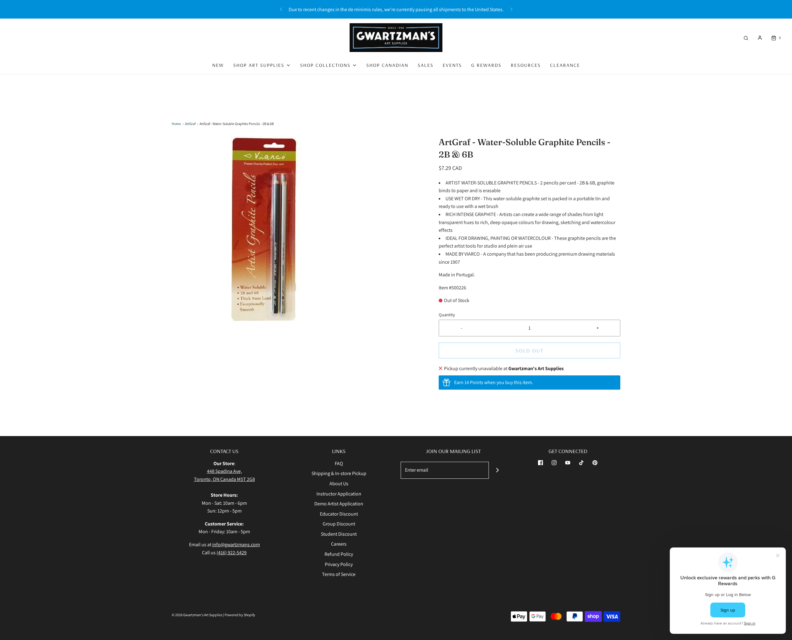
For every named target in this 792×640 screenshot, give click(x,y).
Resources (526, 65)
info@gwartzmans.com (236, 544)
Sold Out (529, 350)
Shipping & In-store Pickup (339, 473)
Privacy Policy (339, 564)
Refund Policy (339, 554)
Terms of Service (338, 574)
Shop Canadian (387, 65)
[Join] (497, 470)
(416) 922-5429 (232, 552)
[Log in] (760, 37)
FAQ (339, 463)
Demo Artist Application (338, 503)
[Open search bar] (745, 37)
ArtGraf (190, 123)
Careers (338, 544)
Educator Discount (339, 514)
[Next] (511, 9)
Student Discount (339, 534)
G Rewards (486, 65)
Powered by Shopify (240, 614)
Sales (425, 65)
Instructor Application (338, 494)
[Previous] (281, 9)
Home (176, 123)
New (218, 65)
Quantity (447, 315)
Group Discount (339, 524)
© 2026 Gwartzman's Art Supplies (197, 614)
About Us (338, 483)
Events (452, 65)
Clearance (565, 65)
